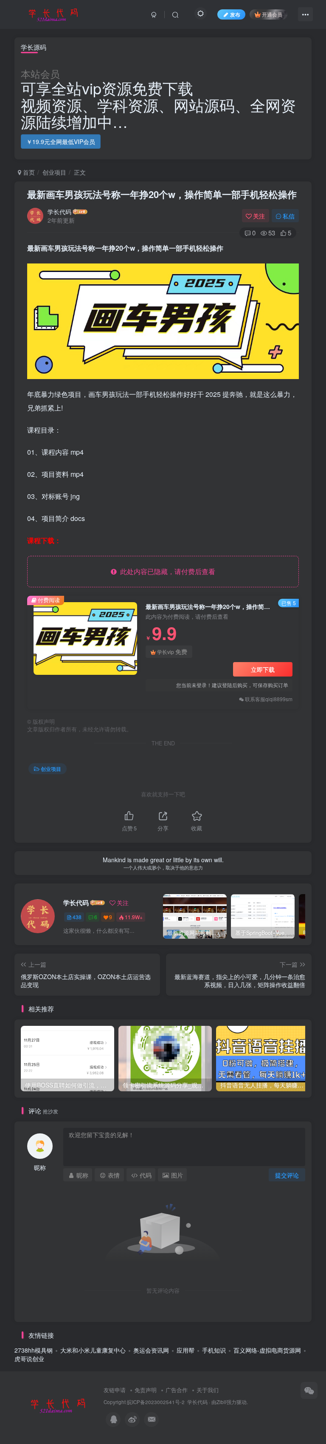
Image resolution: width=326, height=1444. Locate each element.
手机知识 (214, 1350)
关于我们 (208, 1390)
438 (77, 916)
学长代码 (59, 211)
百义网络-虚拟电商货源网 (267, 1350)
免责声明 (146, 1390)
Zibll (221, 1402)
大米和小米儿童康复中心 (93, 1350)
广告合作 (177, 1390)
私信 (289, 216)
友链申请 (115, 1390)
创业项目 (54, 172)
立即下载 (263, 669)
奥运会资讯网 (151, 1350)
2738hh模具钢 (33, 1350)
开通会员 (272, 14)
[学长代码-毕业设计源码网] (57, 1405)
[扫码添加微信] (309, 1390)
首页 (28, 172)
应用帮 (185, 1350)
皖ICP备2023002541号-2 (156, 1402)
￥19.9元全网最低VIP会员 (60, 141)
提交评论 (287, 1175)
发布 (235, 14)
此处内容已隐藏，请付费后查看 (166, 571)
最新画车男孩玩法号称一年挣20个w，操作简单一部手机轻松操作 (162, 194)
